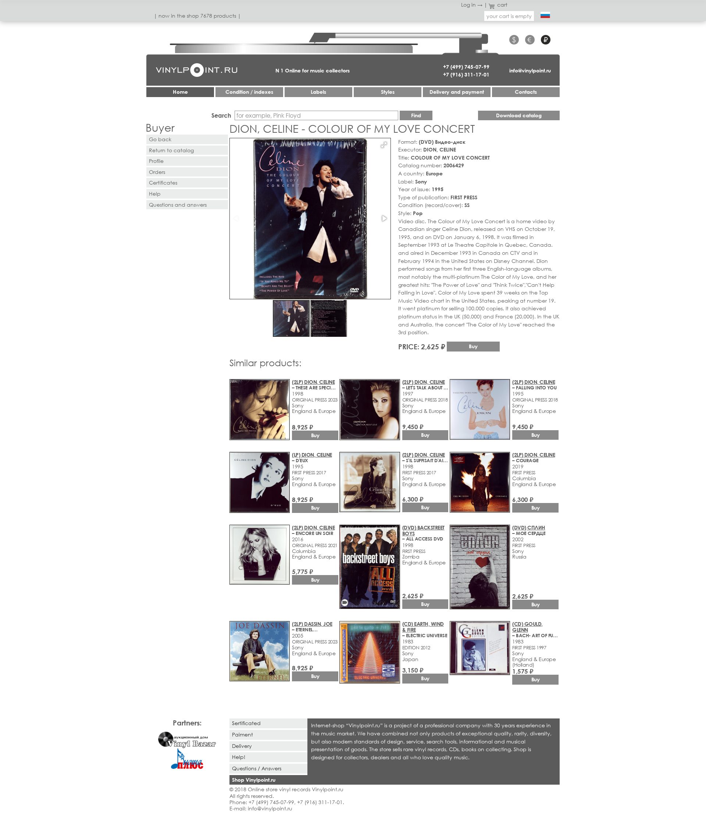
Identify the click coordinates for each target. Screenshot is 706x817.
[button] (384, 145)
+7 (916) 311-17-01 (466, 74)
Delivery (242, 746)
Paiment (242, 734)
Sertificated (246, 723)
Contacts (526, 92)
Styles (388, 92)
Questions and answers (178, 204)
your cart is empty (509, 16)
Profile (156, 161)
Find (416, 115)
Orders (157, 172)
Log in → (471, 4)
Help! (238, 757)
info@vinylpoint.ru (530, 70)
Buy (473, 346)
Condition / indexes (249, 92)
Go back (160, 139)
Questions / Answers (256, 768)
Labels (318, 92)
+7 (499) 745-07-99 (466, 67)
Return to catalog (171, 150)
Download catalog (519, 115)
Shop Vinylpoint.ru (253, 780)
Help (155, 193)
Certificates (163, 182)
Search (221, 115)
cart (502, 4)
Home (180, 92)
